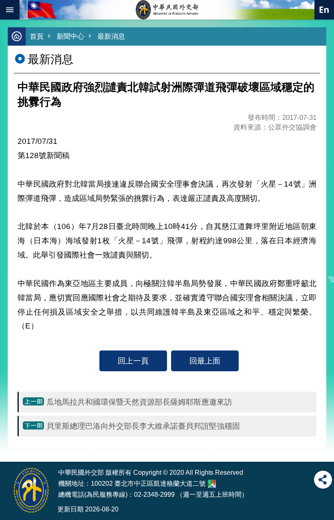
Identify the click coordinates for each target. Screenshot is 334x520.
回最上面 (204, 360)
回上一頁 (133, 360)
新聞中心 (70, 36)
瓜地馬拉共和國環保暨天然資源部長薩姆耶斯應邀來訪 (139, 401)
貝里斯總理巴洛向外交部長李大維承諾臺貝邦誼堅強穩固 (143, 425)
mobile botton (10, 10)
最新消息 (111, 36)
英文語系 (324, 10)
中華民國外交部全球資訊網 (167, 10)
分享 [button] (323, 479)
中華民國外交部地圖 (212, 484)
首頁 (37, 36)
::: (13, 446)
